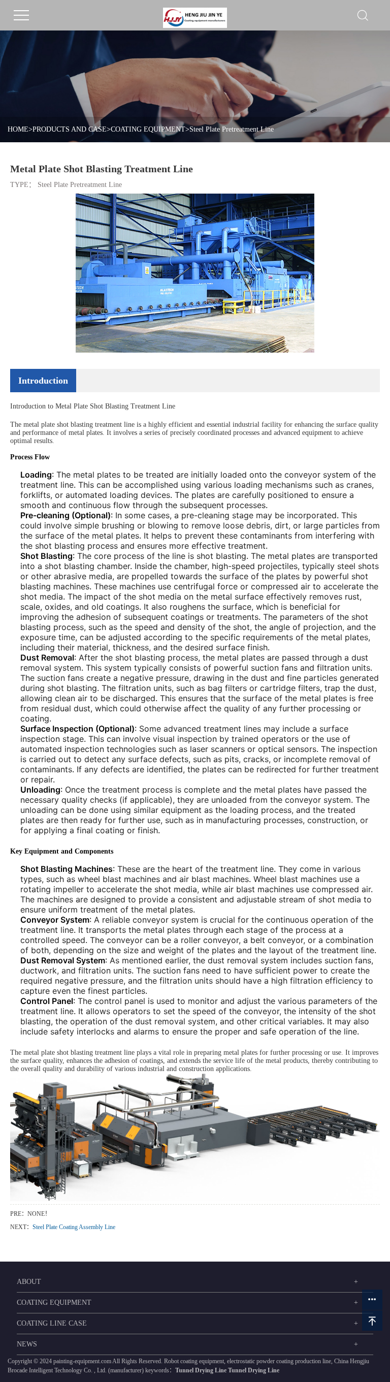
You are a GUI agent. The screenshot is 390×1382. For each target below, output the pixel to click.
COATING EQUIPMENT (148, 129)
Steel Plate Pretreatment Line (231, 129)
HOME (18, 129)
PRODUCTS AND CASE (69, 129)
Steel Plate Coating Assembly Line (73, 1227)
